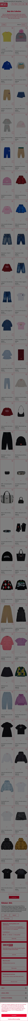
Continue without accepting (14, 1019)
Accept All (14, 1015)
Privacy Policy (18, 1009)
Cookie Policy (4, 1011)
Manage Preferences (5, 1009)
